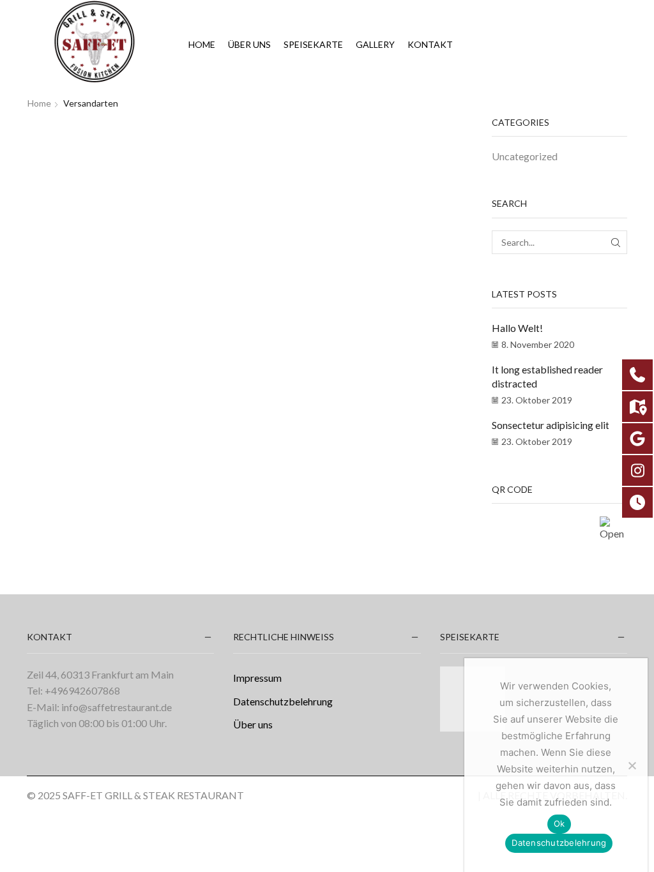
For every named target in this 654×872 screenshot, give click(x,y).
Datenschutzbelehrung (283, 701)
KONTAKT (430, 44)
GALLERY (375, 44)
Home (201, 44)
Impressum (257, 678)
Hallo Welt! (517, 328)
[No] (631, 765)
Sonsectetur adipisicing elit (550, 425)
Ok (559, 823)
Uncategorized (525, 156)
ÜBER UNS (249, 44)
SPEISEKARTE (313, 44)
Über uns (253, 724)
